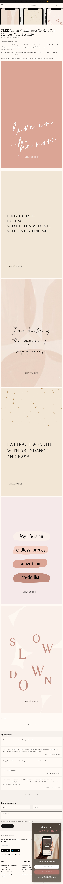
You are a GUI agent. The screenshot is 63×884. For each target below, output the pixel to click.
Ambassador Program (27, 874)
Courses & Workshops (7, 874)
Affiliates (24, 872)
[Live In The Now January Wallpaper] (31, 168)
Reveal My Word (47, 872)
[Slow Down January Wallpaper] (31, 713)
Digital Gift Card (5, 869)
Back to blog (32, 725)
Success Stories (26, 865)
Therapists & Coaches (27, 867)
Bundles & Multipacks (6, 872)
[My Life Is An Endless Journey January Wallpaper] (31, 604)
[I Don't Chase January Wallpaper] (31, 278)
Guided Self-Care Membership (9, 865)
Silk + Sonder (9, 882)
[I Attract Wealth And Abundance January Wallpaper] (31, 495)
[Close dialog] (60, 824)
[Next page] (42, 794)
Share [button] (4, 718)
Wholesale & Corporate (28, 869)
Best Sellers (4, 867)
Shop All (3, 876)
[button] (2, 5)
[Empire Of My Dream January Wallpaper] (31, 387)
